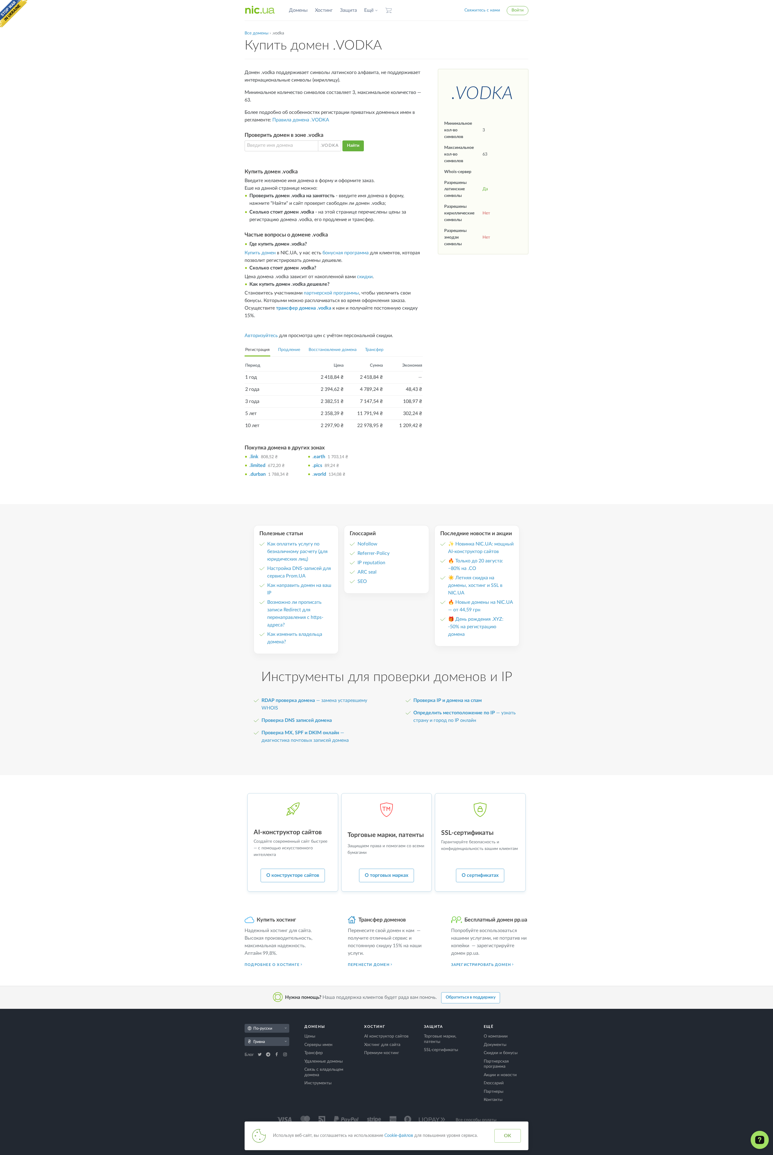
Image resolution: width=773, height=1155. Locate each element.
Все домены (256, 33)
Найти (353, 145)
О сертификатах (480, 875)
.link (253, 456)
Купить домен (260, 252)
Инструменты (318, 1083)
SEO (362, 581)
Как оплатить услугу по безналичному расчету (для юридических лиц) (297, 551)
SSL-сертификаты (441, 1050)
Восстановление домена (333, 350)
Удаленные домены (323, 1061)
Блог (250, 1055)
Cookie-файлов (398, 1136)
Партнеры (493, 1091)
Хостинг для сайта (382, 1045)
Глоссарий (494, 1083)
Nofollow (367, 544)
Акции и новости (500, 1075)
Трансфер (374, 350)
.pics (317, 465)
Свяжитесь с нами (482, 10)
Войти (518, 10)
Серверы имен (318, 1045)
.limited (257, 465)
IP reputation (371, 562)
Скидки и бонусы (501, 1053)
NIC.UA (260, 10)
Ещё (369, 10)
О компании (496, 1036)
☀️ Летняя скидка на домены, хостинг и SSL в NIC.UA (475, 585)
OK (507, 1135)
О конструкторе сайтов (292, 875)
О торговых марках (386, 875)
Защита (348, 10)
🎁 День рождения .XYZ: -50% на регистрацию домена (475, 627)
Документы (495, 1045)
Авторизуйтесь (261, 335)
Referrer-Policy (374, 553)
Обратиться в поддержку (471, 997)
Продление (289, 350)
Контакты (493, 1100)
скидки (365, 276)
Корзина (388, 10)
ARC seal (367, 572)
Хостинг (324, 10)
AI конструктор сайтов (386, 1036)
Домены (298, 10)
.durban (257, 474)
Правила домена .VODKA (300, 119)
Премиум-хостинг (381, 1053)
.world (319, 474)
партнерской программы (331, 293)
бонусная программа (345, 252)
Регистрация (257, 350)
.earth (319, 456)
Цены (309, 1036)
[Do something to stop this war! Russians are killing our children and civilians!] (13, 13)
